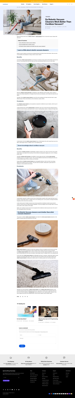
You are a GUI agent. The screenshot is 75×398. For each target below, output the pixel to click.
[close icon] (53, 192)
